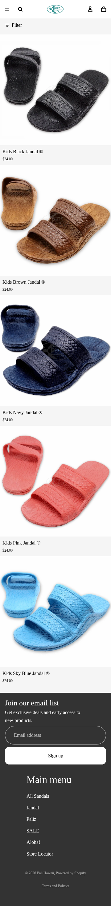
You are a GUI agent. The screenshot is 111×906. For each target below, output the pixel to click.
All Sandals (38, 796)
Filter (17, 25)
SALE (33, 830)
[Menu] (7, 9)
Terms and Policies (55, 886)
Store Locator (40, 853)
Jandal (33, 807)
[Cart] (103, 9)
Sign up (55, 755)
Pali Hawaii (45, 873)
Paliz (31, 819)
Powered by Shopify (71, 873)
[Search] (20, 9)
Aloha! (33, 842)
